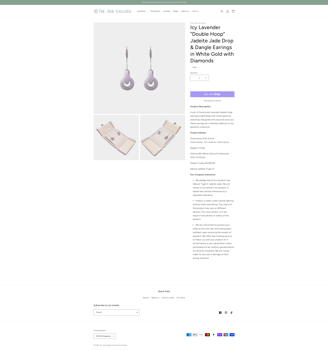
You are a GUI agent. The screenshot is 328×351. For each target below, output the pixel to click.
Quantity (193, 73)
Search (146, 298)
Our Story (181, 298)
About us (155, 298)
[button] (142, 11)
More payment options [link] (212, 100)
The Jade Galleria (106, 345)
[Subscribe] (137, 312)
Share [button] (195, 266)
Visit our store (168, 298)
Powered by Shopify (119, 345)
